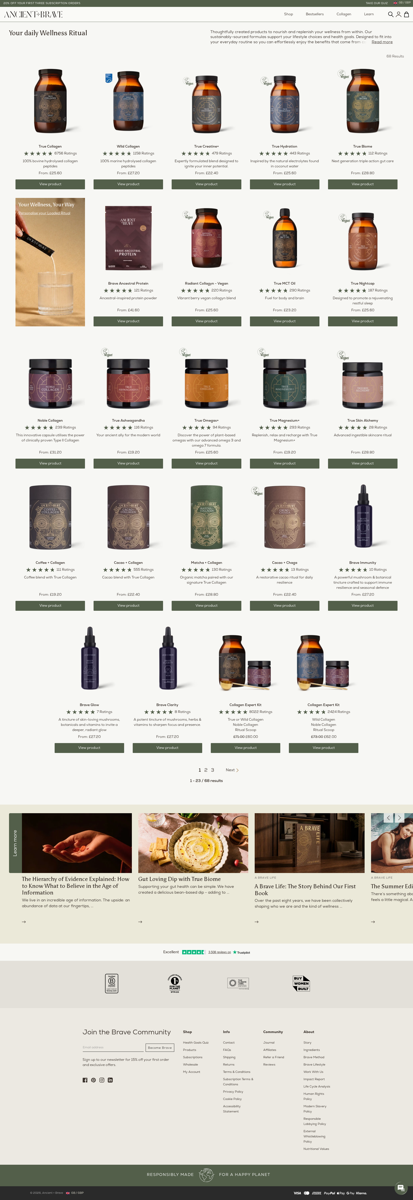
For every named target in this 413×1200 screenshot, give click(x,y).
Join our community (249, 631)
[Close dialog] (306, 543)
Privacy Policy (279, 642)
